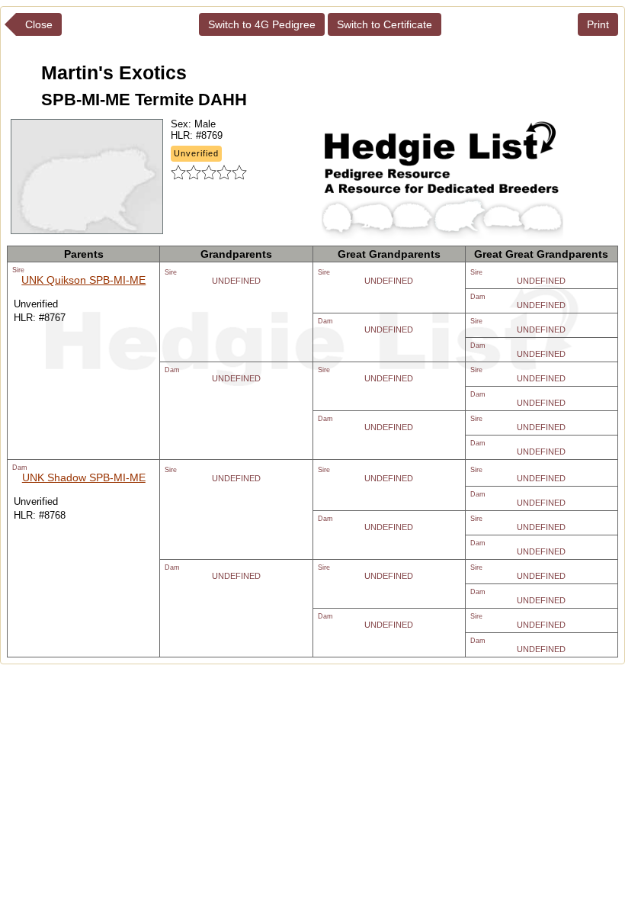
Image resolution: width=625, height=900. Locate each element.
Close (39, 24)
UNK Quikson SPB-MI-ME (83, 280)
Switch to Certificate (384, 24)
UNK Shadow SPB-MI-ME (84, 477)
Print (598, 24)
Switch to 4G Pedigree (262, 24)
